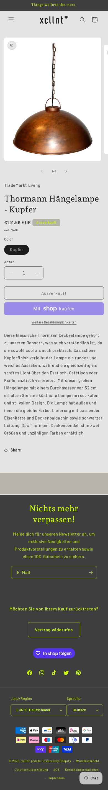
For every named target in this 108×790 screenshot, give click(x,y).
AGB (56, 769)
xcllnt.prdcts (31, 761)
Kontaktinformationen (82, 769)
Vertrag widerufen (54, 629)
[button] (11, 20)
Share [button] (16, 450)
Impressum (56, 778)
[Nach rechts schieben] (66, 171)
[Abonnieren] (90, 572)
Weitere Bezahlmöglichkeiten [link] (54, 322)
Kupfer (19, 251)
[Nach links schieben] (42, 171)
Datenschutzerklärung (31, 769)
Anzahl (9, 262)
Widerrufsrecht (87, 761)
